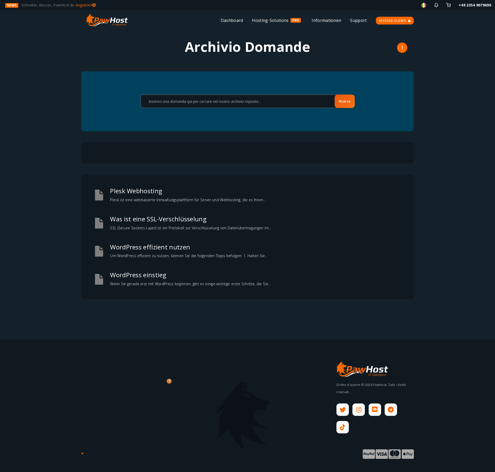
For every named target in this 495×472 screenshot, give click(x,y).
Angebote (84, 5)
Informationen (326, 20)
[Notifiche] (436, 5)
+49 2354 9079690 (475, 5)
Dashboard (232, 20)
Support (358, 20)
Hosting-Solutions (270, 20)
